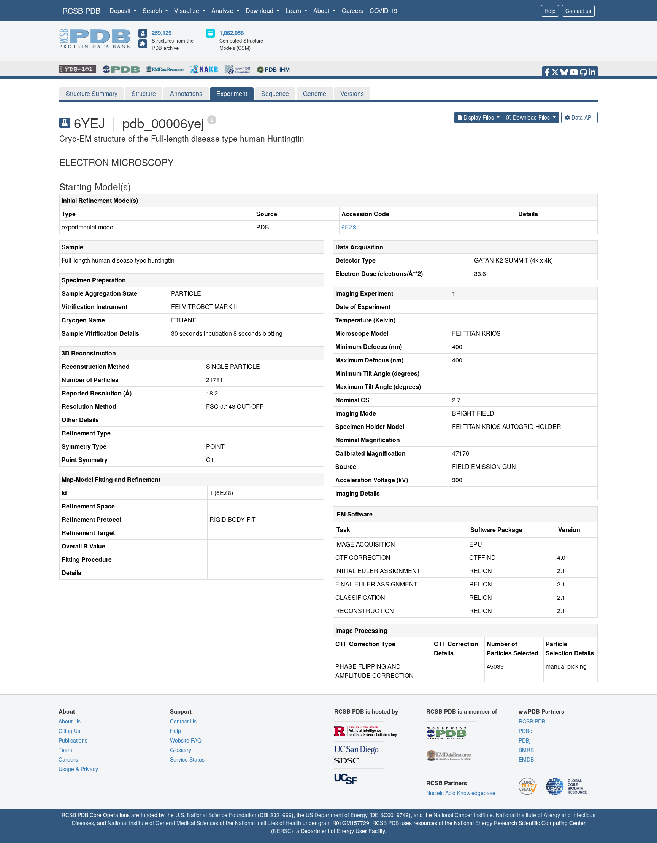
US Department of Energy (337, 815)
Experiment (231, 93)
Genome (314, 93)
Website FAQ (186, 740)
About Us (70, 721)
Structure (144, 93)
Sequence (275, 93)
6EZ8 (348, 227)
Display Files (478, 117)
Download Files (531, 117)
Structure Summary (91, 93)
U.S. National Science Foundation (215, 815)
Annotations (186, 93)
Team (65, 750)
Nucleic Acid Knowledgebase (460, 793)
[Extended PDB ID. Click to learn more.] (211, 119)
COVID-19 (383, 10)
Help (549, 10)
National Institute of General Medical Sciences (163, 823)
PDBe (525, 731)
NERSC (282, 831)
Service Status (187, 759)
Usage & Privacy (78, 769)
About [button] (322, 10)
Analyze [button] (223, 10)
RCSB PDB (81, 10)
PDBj (524, 740)
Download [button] (260, 10)
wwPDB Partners (541, 711)
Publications (73, 740)
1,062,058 (231, 33)
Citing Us (69, 731)
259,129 (161, 33)
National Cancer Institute (463, 815)
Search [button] (153, 10)
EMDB (526, 759)
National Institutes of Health (268, 823)
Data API (582, 117)
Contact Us (183, 721)
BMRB (526, 750)
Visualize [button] (187, 10)
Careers (352, 10)
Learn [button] (294, 10)
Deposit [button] (121, 10)
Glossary (180, 750)
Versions (352, 93)
